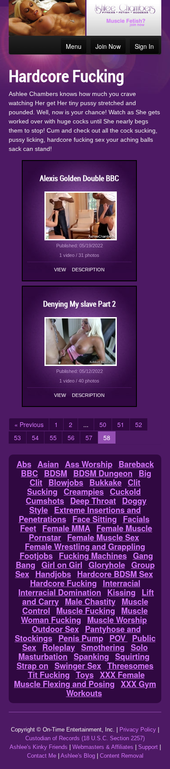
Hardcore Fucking (63, 583)
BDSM (55, 473)
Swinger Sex (77, 665)
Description (88, 269)
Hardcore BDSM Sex (115, 574)
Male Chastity (90, 601)
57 (88, 437)
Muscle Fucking (85, 610)
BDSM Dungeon (103, 473)
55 (53, 437)
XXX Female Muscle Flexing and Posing (79, 679)
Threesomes (130, 665)
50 (102, 424)
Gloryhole (106, 565)
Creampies (84, 491)
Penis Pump (80, 638)
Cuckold (125, 491)
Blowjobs (65, 482)
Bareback (136, 464)
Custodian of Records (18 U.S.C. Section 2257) (85, 738)
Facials (136, 519)
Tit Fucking (49, 674)
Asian (48, 464)
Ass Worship (88, 464)
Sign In (144, 46)
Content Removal (121, 755)
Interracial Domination (59, 592)
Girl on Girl (61, 565)
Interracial (121, 583)
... (85, 424)
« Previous (29, 424)
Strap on (32, 665)
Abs (24, 464)
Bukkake (105, 482)
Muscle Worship (117, 619)
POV (118, 638)
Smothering (103, 647)
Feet (28, 528)
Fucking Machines (93, 555)
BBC (29, 473)
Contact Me (41, 755)
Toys (85, 674)
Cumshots (45, 500)
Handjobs (53, 574)
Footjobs (36, 555)
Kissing (121, 592)
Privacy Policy (137, 729)
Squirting (132, 656)
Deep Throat (93, 500)
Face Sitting (94, 519)
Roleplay (58, 647)
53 (17, 437)
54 (35, 437)
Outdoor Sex (55, 629)
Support (148, 747)
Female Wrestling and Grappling (85, 546)
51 (120, 424)
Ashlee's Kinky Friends (39, 747)
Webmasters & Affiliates (102, 747)
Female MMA (66, 528)
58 (106, 437)
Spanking (91, 656)
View (60, 269)
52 (138, 424)
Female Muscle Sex (103, 537)
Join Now (108, 46)
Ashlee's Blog (78, 755)
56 (71, 437)
